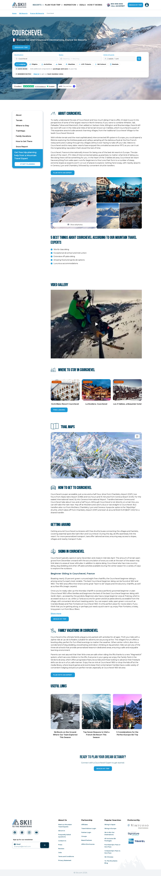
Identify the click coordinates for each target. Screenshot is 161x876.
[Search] (139, 59)
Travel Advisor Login (88, 828)
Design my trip (135, 5)
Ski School (101, 64)
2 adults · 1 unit (113, 59)
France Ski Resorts (37, 13)
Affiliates (84, 824)
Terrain (19, 120)
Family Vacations (23, 136)
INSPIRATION (70, 5)
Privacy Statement (64, 860)
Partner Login (86, 832)
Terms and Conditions (66, 856)
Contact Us (62, 841)
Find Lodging (59, 410)
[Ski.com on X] (22, 832)
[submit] (44, 845)
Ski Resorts (23, 13)
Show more (56, 614)
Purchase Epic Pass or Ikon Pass (112, 846)
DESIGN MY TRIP (59, 619)
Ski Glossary (108, 857)
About (18, 115)
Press (60, 844)
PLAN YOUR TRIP (52, 5)
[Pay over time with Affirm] (67, 86)
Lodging (22, 64)
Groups (84, 836)
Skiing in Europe (110, 828)
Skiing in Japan (109, 824)
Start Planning (27, 164)
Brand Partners (86, 840)
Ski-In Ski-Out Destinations (109, 833)
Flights (34, 64)
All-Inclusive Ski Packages (110, 840)
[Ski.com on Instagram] (29, 832)
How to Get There (24, 141)
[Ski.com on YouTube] (36, 832)
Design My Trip (21, 47)
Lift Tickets (86, 64)
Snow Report (22, 147)
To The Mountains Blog (110, 862)
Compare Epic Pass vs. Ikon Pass (112, 852)
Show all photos (76, 225)
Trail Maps (20, 131)
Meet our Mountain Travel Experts (65, 826)
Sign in (36, 74)
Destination (18, 55)
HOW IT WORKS (94, 5)
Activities (48, 64)
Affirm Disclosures (88, 844)
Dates (61, 55)
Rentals (115, 64)
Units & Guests (108, 55)
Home (14, 13)
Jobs (60, 852)
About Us (61, 830)
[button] (73, 203)
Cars (60, 64)
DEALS (83, 5)
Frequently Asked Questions (64, 836)
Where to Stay (22, 126)
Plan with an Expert (62, 173)
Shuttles (71, 64)
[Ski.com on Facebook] (14, 832)
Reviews (61, 848)
